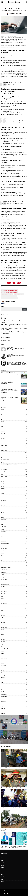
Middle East (3, 589)
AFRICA (6, 6)
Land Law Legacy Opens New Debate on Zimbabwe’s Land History (15, 349)
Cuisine (2, 479)
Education (3, 495)
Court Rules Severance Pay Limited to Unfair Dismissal (16, 356)
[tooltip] (8, 283)
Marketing (3, 586)
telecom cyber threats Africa (8, 296)
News (2, 608)
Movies (2, 598)
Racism (2, 634)
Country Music (4, 471)
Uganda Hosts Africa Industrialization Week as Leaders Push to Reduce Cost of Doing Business (13, 847)
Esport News (3, 505)
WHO (2, 706)
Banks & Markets (4, 435)
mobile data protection (7, 294)
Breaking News (4, 445)
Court (2, 474)
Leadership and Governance (6, 569)
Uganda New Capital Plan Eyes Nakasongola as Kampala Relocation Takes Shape (10, 390)
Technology (20, 6)
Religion (2, 643)
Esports (2, 507)
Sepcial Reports (4, 658)
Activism (2, 409)
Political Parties (4, 627)
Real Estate (3, 636)
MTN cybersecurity (19, 294)
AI (1, 419)
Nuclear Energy (4, 612)
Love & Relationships (5, 584)
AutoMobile (3, 431)
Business (2, 452)
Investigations (3, 548)
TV (1, 689)
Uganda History (4, 694)
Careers (2, 455)
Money (2, 596)
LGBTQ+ (2, 574)
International (3, 541)
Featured (11, 6)
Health (2, 524)
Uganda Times (12, 13)
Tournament (3, 679)
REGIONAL (3, 641)
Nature (2, 605)
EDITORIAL (3, 490)
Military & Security (5, 591)
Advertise (3, 876)
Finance (2, 517)
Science (2, 653)
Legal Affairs (3, 572)
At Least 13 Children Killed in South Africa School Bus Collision (12, 830)
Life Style (3, 577)
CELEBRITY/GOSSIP (5, 459)
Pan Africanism (4, 620)
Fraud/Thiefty (3, 519)
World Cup (3, 708)
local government (4, 579)
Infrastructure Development (6, 538)
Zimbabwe (3, 713)
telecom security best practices (9, 298)
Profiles (2, 632)
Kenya (2, 560)
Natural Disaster (4, 603)
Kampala (2, 557)
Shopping (2, 663)
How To (15, 6)
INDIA (2, 536)
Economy (2, 488)
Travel (2, 684)
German (2, 522)
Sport (2, 667)
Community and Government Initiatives (9, 464)
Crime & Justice (4, 476)
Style (2, 672)
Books (2, 443)
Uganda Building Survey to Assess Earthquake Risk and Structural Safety (9, 399)
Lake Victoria (3, 562)
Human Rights (4, 533)
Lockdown (3, 581)
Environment (3, 500)
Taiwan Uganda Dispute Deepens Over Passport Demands (9, 381)
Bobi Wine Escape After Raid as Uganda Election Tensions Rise (14, 808)
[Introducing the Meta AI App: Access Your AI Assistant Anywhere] (14, 722)
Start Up (2, 670)
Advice (2, 412)
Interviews (3, 545)
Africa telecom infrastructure (9, 290)
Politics (2, 629)
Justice (2, 555)
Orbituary (3, 617)
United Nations (4, 703)
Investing (3, 550)
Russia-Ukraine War (5, 648)
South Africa (3, 665)
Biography (3, 440)
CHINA (2, 462)
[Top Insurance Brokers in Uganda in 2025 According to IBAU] (14, 737)
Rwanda (2, 651)
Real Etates (3, 639)
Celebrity (2, 457)
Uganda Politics (4, 696)
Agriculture (3, 416)
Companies (3, 467)
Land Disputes (3, 565)
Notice (2, 610)
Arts (2, 426)
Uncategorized (3, 701)
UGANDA (3, 691)
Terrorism (3, 677)
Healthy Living (4, 526)
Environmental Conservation (6, 502)
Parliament (3, 624)
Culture (2, 481)
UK (1, 699)
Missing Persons (4, 593)
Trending (2, 687)
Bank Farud (3, 433)
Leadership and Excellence (6, 567)
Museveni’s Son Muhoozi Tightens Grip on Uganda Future (14, 787)
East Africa (3, 483)
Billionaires (3, 438)
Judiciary (2, 553)
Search (2, 306)
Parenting (3, 622)
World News (3, 710)
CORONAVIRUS (4, 469)
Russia (2, 646)
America (2, 421)
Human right (3, 531)
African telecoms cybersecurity (9, 292)
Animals (2, 423)
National (2, 600)
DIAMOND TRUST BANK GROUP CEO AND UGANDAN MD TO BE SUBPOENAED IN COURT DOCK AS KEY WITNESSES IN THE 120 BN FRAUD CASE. (17, 364)
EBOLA (2, 486)
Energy (2, 498)
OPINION (3, 615)
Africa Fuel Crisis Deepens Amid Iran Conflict (11, 767)
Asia (1, 428)
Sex (1, 660)
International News (5, 543)
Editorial (2, 493)
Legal (2, 879)
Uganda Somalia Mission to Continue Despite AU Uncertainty (9, 373)
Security (2, 655)
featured (2, 510)
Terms (2, 874)
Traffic (2, 682)
